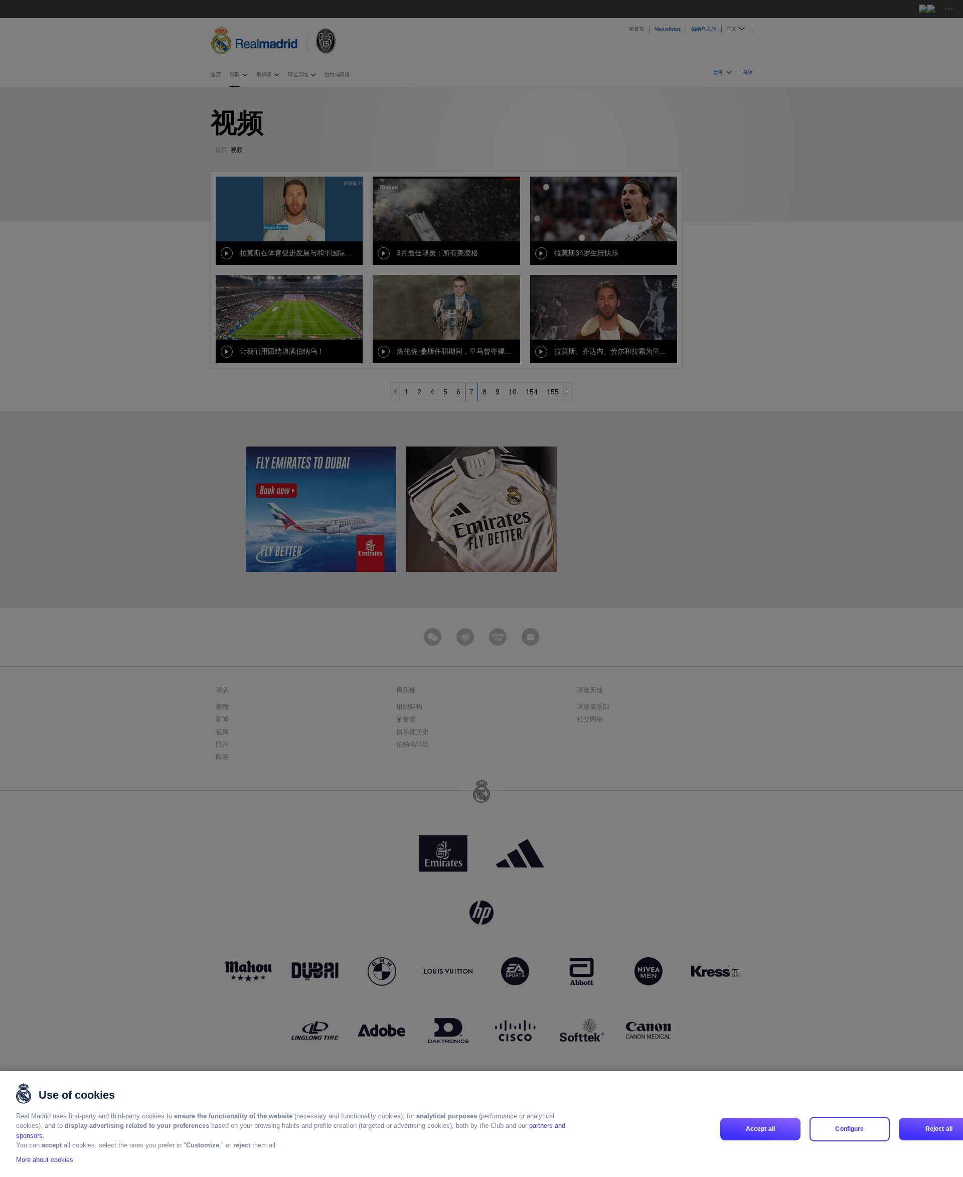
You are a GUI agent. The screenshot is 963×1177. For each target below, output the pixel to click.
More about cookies (44, 1160)
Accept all (760, 1128)
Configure (849, 1128)
